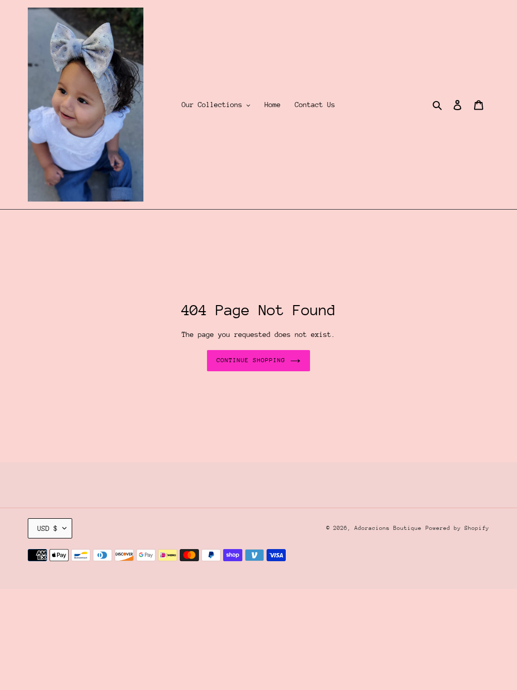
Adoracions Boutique (388, 528)
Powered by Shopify (457, 528)
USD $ (47, 528)
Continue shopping (251, 360)
